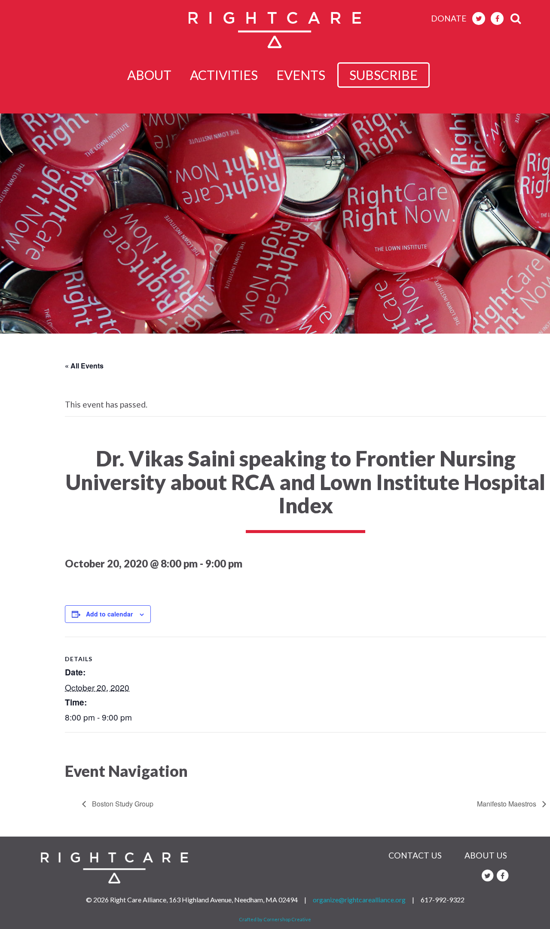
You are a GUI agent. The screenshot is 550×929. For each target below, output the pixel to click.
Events (300, 75)
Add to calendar (109, 614)
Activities (224, 75)
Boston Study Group (121, 804)
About (149, 75)
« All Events (84, 366)
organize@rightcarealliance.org (359, 899)
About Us (485, 855)
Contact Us (415, 855)
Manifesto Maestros (507, 804)
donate (449, 18)
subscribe (383, 75)
